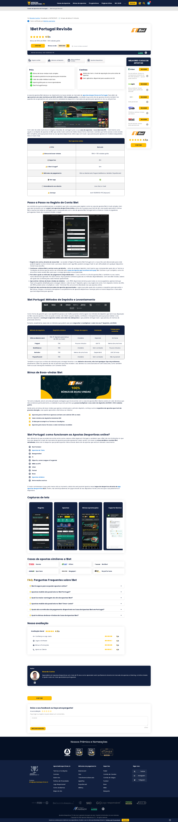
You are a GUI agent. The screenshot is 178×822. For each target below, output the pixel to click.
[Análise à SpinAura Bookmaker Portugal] (147, 113)
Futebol (105, 781)
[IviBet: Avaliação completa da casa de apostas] (147, 75)
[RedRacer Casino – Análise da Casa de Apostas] (147, 124)
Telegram (141, 780)
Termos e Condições (60, 771)
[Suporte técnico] (115, 531)
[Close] (170, 820)
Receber (144, 69)
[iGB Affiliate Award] (67, 752)
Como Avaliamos (59, 788)
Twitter (142, 771)
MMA (105, 788)
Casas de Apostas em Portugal (37, 8)
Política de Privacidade (61, 781)
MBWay (80, 788)
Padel (105, 771)
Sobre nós (56, 778)
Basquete (106, 791)
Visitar (38, 46)
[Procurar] (144, 3)
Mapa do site (57, 791)
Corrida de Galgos (109, 778)
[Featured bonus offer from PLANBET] (140, 3)
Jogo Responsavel (59, 784)
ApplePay (81, 781)
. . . (125, 3)
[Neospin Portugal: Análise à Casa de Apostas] (147, 89)
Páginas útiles (107, 3)
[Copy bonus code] (68, 45)
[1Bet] (139, 31)
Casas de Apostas (63, 3)
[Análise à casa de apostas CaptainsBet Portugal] (147, 101)
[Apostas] (65, 531)
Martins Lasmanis (49, 21)
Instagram (141, 776)
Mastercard (82, 771)
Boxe (105, 784)
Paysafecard (82, 784)
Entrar (132, 3)
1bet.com (100, 147)
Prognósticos (94, 3)
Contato (56, 774)
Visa (79, 774)
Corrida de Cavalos (109, 774)
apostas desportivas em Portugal (95, 95)
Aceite (125, 820)
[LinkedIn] (35, 683)
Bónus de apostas (79, 3)
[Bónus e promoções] (90, 531)
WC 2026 (118, 3)
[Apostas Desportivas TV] (36, 3)
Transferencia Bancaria (86, 778)
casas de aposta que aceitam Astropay (81, 270)
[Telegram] (148, 3)
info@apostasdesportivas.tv (38, 782)
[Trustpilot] (140, 53)
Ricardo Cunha (35, 18)
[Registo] (41, 531)
